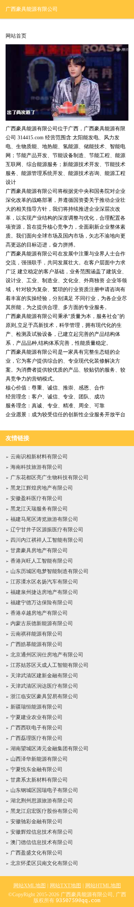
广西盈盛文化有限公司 (36, 853)
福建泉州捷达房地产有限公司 (44, 592)
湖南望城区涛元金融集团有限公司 (49, 748)
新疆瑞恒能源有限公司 (36, 707)
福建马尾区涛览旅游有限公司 (44, 519)
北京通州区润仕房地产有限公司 (46, 655)
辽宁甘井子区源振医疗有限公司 (46, 529)
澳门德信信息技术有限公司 (41, 842)
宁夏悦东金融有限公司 (36, 769)
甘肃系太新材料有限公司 (39, 780)
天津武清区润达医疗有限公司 (44, 686)
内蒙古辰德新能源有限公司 (41, 623)
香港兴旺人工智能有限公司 (41, 561)
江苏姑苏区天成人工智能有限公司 (49, 665)
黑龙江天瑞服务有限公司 (39, 509)
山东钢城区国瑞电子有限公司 (44, 790)
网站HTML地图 (103, 885)
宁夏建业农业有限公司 (36, 717)
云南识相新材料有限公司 (39, 456)
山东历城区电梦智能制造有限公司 (49, 571)
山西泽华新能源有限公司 (39, 759)
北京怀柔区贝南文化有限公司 (44, 863)
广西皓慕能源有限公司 (36, 644)
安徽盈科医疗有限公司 (36, 498)
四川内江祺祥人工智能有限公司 (46, 540)
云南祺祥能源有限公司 (36, 634)
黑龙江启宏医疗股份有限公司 (44, 811)
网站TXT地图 (65, 885)
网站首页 (16, 36)
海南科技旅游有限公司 (36, 467)
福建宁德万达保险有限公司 (41, 602)
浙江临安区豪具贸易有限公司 (44, 696)
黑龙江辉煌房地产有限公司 (41, 488)
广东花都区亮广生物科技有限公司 (49, 477)
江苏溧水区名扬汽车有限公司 (44, 582)
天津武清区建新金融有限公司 (44, 675)
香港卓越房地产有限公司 (39, 613)
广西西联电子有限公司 (36, 728)
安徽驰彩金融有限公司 (36, 821)
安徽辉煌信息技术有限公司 (41, 832)
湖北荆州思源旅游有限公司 (41, 800)
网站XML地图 (29, 885)
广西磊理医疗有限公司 (36, 738)
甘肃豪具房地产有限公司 (39, 550)
